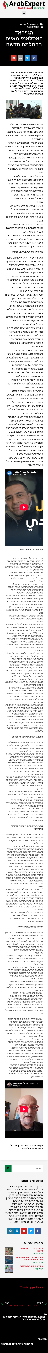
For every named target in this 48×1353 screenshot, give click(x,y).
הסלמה (41, 1319)
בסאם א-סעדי (29, 1317)
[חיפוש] (8, 1168)
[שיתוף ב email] (14, 58)
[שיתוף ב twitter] (27, 58)
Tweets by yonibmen (31, 1287)
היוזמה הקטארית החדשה (31, 1266)
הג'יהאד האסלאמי (11, 1317)
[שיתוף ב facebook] (34, 58)
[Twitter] (31, 1231)
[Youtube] (24, 1231)
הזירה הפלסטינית (29, 24)
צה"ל (25, 1319)
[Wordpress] (10, 1231)
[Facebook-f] (38, 1231)
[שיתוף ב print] (20, 58)
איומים (41, 1317)
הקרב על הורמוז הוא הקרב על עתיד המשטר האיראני (29, 1258)
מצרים (32, 1319)
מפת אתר (42, 1339)
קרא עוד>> (38, 1253)
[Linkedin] (17, 1231)
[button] (24, 13)
